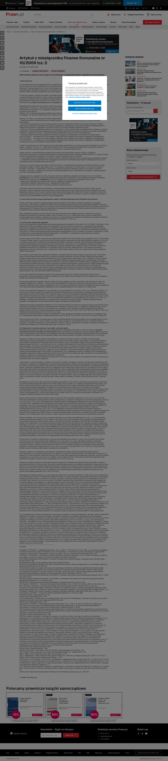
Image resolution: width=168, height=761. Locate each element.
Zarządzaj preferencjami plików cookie (84, 113)
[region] (84, 98)
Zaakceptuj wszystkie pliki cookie (84, 102)
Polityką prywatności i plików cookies (79, 97)
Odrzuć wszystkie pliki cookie (84, 109)
